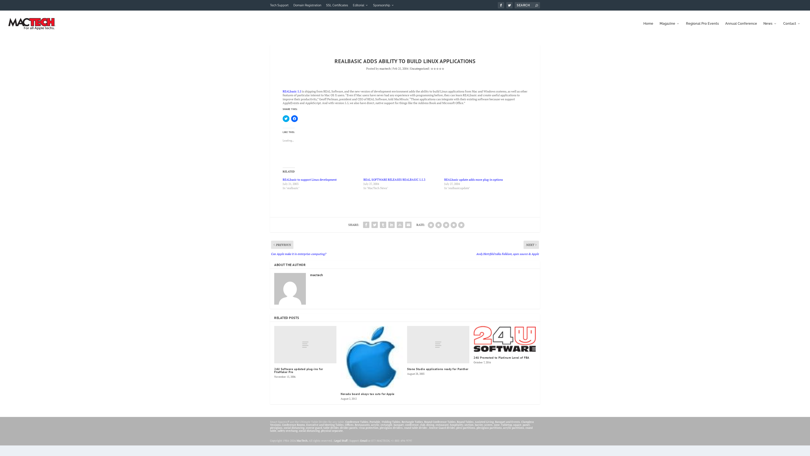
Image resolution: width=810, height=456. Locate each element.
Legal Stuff (340, 440)
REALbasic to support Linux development (310, 180)
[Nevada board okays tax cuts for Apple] (372, 357)
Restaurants (362, 425)
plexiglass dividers (391, 428)
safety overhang (288, 431)
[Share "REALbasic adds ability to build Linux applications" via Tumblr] (383, 225)
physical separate (332, 431)
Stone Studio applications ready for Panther (437, 369)
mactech (385, 68)
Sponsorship (381, 5)
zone (497, 425)
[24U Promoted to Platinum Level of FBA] (505, 339)
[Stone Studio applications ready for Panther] (438, 344)
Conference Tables (356, 422)
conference (412, 425)
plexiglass (276, 428)
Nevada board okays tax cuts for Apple (367, 394)
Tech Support (279, 5)
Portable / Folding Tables (385, 422)
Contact (789, 24)
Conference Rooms (293, 425)
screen (488, 425)
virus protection (368, 428)
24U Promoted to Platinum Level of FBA (501, 358)
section (469, 425)
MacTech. (302, 440)
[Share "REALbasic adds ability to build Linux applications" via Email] (408, 225)
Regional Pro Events (702, 24)
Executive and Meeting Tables (325, 425)
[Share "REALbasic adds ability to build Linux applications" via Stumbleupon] (400, 225)
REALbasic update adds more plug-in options (473, 180)
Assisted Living (484, 422)
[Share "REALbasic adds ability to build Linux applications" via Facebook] (366, 225)
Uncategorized (419, 68)
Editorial (358, 5)
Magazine (667, 24)
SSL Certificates (337, 5)
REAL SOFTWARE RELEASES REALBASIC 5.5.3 (394, 180)
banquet (399, 425)
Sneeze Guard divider (442, 428)
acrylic (375, 425)
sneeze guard (314, 428)
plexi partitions (465, 428)
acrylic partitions (513, 428)
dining (430, 425)
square (517, 425)
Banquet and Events (507, 422)
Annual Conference (741, 24)
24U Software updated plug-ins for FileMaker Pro (298, 370)
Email (363, 440)
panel (526, 425)
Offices (349, 425)
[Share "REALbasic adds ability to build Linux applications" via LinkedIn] (391, 225)
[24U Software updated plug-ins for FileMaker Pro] (305, 344)
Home (648, 24)
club (422, 425)
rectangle (386, 425)
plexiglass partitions (489, 428)
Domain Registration (307, 5)
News (767, 24)
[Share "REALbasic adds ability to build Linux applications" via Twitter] (374, 225)
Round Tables (465, 422)
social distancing (294, 428)
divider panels (349, 428)
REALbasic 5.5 (292, 91)
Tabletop (506, 425)
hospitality (456, 425)
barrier (479, 425)
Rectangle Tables (412, 422)
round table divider (416, 428)
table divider (331, 428)
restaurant (442, 425)
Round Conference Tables (440, 422)
